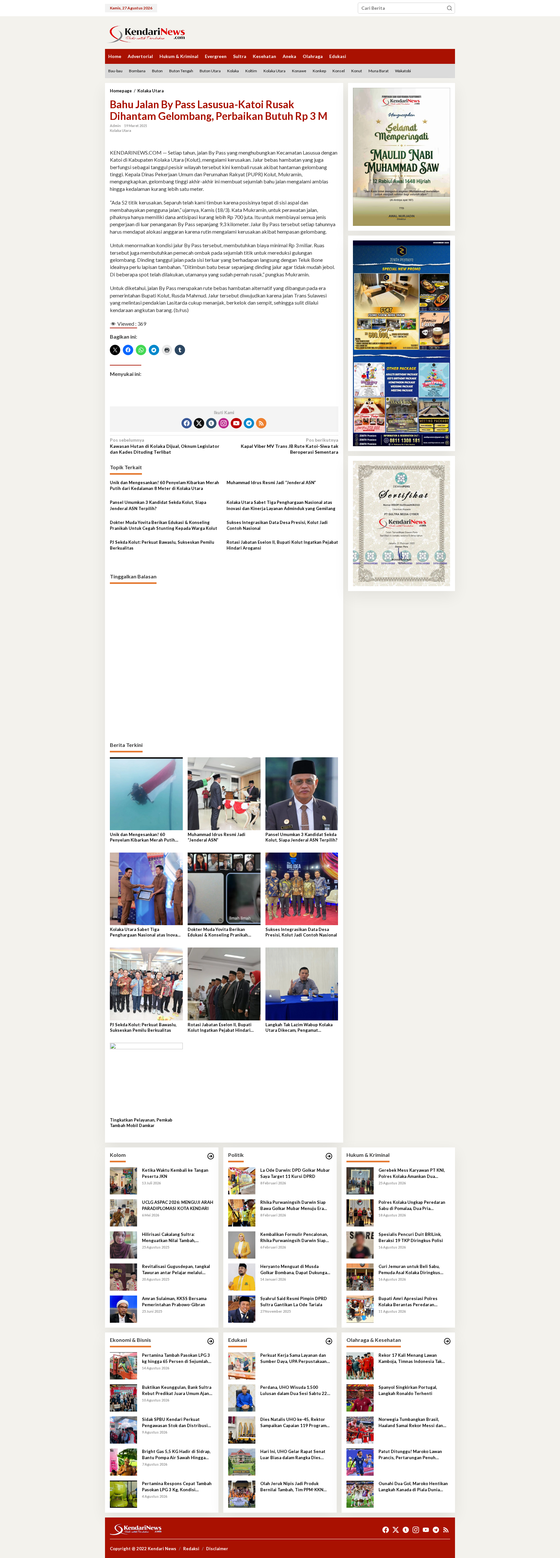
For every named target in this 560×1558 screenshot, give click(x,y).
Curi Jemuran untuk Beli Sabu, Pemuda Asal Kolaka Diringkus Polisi (409, 1269)
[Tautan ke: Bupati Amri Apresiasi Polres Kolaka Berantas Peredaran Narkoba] (360, 1308)
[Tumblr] (211, 423)
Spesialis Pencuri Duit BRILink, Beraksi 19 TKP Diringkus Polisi (411, 1237)
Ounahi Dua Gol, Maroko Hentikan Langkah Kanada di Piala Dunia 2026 (413, 1486)
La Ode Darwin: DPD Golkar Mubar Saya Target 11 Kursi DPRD (295, 1173)
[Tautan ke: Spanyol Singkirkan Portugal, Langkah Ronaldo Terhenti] (360, 1397)
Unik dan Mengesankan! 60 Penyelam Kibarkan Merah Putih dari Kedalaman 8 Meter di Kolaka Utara (164, 485)
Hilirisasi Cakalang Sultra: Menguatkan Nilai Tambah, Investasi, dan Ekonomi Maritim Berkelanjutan (173, 1237)
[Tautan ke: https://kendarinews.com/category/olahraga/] (447, 1341)
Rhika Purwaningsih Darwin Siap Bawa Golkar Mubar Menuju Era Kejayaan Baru (293, 1205)
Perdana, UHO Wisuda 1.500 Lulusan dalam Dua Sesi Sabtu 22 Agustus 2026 (293, 1390)
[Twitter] (199, 423)
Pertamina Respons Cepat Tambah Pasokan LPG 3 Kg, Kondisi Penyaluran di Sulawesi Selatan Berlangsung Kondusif (177, 1486)
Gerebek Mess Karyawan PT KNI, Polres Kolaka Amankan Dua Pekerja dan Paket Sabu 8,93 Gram (413, 1173)
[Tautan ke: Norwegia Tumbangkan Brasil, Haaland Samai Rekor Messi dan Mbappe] (360, 1429)
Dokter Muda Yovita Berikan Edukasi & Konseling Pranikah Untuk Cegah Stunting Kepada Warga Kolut (163, 525)
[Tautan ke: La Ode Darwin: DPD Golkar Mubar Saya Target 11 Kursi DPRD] (241, 1180)
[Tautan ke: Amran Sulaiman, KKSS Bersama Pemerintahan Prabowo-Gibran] (123, 1308)
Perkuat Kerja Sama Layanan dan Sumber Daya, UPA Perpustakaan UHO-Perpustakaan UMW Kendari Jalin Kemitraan (295, 1358)
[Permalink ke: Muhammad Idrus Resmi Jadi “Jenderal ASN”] (224, 793)
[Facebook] (186, 423)
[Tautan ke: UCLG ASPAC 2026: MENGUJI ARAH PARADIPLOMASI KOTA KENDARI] (123, 1212)
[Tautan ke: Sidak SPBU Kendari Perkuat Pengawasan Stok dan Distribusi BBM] (123, 1429)
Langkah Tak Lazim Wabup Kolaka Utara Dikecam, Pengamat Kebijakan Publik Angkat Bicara (298, 1027)
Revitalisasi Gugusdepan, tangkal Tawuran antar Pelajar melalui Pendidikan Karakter (176, 1269)
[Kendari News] (145, 33)
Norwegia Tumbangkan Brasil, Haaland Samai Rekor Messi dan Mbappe (411, 1422)
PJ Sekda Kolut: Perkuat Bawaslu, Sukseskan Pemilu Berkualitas (162, 545)
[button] (449, 8)
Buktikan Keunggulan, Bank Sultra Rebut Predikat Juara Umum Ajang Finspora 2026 (177, 1390)
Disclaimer (217, 1548)
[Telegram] (249, 423)
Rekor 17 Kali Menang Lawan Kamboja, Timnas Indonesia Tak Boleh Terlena (410, 1358)
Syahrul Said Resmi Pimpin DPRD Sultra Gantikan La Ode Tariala (293, 1301)
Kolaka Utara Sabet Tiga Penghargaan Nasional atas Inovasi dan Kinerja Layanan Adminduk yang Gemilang (281, 505)
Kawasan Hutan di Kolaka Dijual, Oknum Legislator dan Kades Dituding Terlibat (164, 445)
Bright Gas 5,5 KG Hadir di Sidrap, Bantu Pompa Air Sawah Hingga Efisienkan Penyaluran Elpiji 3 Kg (176, 1454)
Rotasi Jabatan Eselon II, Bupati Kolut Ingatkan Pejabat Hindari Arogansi (282, 545)
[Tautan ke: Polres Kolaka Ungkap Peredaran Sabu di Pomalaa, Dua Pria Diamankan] (360, 1212)
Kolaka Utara (120, 130)
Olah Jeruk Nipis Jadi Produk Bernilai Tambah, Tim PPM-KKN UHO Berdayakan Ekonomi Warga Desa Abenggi (294, 1486)
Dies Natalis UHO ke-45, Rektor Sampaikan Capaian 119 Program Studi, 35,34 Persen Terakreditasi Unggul (294, 1422)
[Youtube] (236, 423)
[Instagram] (223, 423)
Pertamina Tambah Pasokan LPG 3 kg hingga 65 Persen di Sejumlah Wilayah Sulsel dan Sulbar (176, 1358)
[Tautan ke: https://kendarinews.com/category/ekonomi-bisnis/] (211, 1341)
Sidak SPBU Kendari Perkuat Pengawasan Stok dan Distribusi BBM (175, 1422)
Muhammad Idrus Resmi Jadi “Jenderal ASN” (271, 482)
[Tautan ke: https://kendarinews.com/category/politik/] (329, 1156)
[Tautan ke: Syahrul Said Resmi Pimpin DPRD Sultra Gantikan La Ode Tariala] (241, 1308)
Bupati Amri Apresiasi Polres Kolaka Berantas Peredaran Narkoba (408, 1301)
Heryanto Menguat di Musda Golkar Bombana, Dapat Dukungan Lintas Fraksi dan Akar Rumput (295, 1269)
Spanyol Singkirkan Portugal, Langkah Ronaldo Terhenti (408, 1390)
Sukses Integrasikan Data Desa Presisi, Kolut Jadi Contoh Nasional (277, 525)
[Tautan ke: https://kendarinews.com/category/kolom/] (211, 1156)
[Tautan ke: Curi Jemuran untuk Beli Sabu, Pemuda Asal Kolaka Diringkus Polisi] (360, 1276)
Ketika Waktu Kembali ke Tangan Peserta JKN (175, 1173)
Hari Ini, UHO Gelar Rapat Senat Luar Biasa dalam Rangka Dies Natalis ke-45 (292, 1454)
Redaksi (191, 1548)
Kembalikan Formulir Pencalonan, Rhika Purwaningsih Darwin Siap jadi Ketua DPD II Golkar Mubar (294, 1237)
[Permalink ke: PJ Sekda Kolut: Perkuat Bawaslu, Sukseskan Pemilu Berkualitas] (146, 983)
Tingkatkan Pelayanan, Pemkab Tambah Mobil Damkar (141, 1122)
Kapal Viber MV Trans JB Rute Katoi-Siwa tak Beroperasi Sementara (289, 445)
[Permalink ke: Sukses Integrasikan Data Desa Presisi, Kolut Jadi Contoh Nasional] (301, 888)
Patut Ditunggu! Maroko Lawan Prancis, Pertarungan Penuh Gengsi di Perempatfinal (410, 1454)
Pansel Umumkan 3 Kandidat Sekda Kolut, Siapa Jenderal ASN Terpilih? (158, 505)
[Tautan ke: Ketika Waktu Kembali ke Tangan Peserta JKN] (123, 1180)
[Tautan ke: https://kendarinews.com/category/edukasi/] (329, 1341)
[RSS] (261, 423)
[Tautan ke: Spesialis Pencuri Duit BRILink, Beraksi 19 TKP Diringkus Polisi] (360, 1244)
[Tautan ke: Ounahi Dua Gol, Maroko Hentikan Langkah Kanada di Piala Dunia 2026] (360, 1493)
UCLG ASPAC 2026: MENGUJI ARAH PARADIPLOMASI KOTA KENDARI (177, 1205)
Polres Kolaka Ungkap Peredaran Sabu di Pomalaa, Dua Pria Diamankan (412, 1205)
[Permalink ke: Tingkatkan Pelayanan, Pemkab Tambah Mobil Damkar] (146, 1078)
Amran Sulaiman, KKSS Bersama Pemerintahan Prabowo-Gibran (174, 1301)
